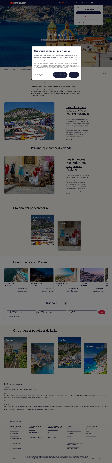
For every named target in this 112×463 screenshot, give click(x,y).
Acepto (74, 75)
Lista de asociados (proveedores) (41, 68)
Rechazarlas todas (60, 75)
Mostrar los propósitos (39, 75)
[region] (56, 63)
